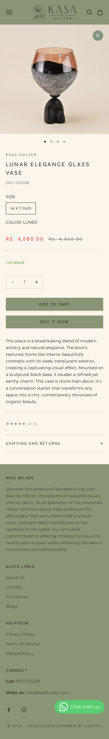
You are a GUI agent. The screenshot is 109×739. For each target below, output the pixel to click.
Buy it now (54, 321)
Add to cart (54, 304)
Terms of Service (23, 644)
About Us (15, 577)
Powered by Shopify (79, 726)
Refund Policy (20, 653)
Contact (14, 587)
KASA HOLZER (21, 155)
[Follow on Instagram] (24, 710)
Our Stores (17, 596)
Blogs (12, 606)
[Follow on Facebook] (9, 710)
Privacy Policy (20, 634)
